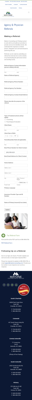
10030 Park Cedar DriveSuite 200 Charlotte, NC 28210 (16, 304)
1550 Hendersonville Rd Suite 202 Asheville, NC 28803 (16, 367)
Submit (7, 209)
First (5, 72)
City (5, 178)
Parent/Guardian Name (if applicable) (15, 139)
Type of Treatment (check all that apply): (13, 116)
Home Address (8, 162)
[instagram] (8, 285)
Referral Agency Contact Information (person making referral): (15, 66)
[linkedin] (16, 285)
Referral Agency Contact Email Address (16, 94)
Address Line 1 (7, 167)
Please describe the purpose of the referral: (14, 102)
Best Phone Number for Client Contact (15, 148)
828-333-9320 (17, 349)
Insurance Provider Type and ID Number (13, 195)
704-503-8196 (17, 309)
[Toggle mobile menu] (29, 12)
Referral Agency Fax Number (12, 88)
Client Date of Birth (9, 133)
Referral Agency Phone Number (13, 81)
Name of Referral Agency (11, 75)
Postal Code (7, 184)
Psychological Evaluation (13, 121)
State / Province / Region (21, 179)
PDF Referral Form (6, 243)
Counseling (9, 119)
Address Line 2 (7, 173)
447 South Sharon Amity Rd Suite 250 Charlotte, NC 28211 (16, 324)
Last (18, 72)
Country (18, 184)
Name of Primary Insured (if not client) (15, 202)
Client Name (7, 125)
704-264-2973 (17, 329)
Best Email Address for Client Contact (15, 156)
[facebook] (4, 285)
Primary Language (9, 188)
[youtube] (12, 285)
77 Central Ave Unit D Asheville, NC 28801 (16, 344)
